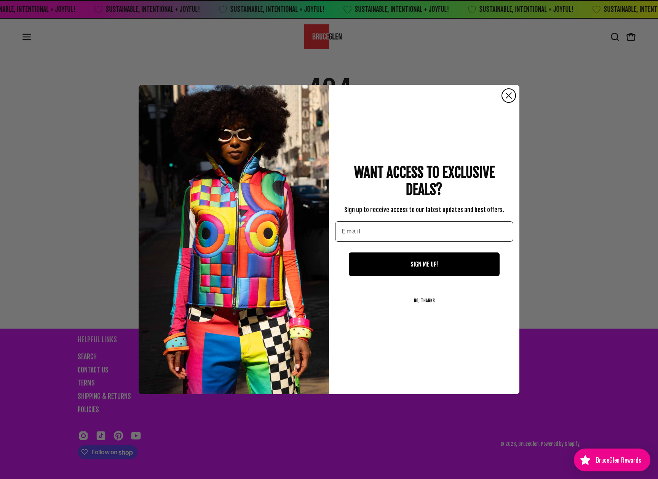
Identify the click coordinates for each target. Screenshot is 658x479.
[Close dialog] (509, 95)
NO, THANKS (424, 300)
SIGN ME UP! (424, 264)
